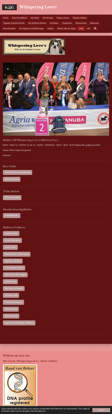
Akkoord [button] (101, 410)
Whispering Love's (38, 7)
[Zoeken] (95, 28)
